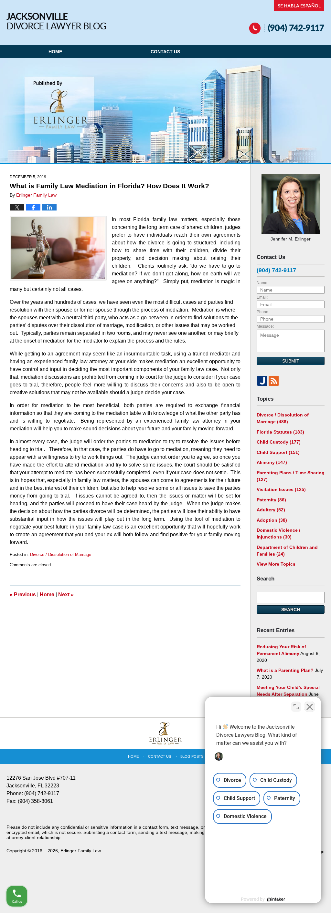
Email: (262, 297)
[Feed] (273, 381)
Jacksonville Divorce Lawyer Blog (56, 21)
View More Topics (276, 564)
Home (55, 51)
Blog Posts (191, 756)
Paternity (271, 499)
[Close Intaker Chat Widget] (309, 707)
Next (66, 594)
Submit (290, 361)
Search (290, 609)
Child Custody (279, 442)
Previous (23, 594)
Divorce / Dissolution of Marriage (60, 554)
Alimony (272, 462)
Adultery (271, 509)
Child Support (278, 452)
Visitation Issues (281, 489)
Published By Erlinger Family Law (287, 17)
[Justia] (262, 381)
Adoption (272, 520)
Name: (262, 283)
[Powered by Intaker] (276, 899)
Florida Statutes (280, 432)
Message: (265, 326)
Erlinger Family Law (80, 850)
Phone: (263, 312)
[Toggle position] (296, 707)
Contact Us (165, 51)
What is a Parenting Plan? (285, 670)
